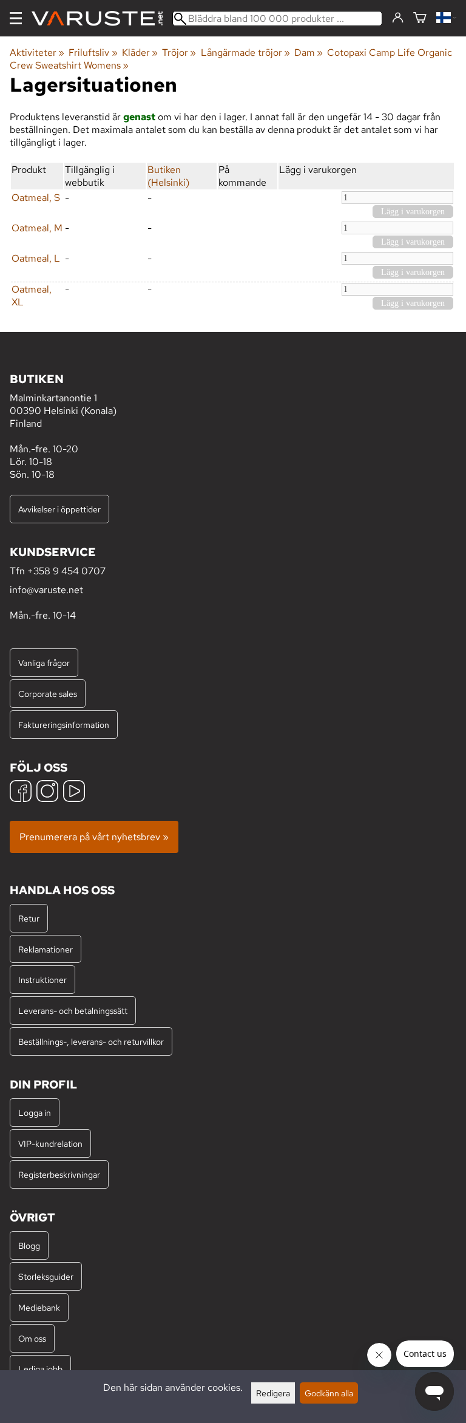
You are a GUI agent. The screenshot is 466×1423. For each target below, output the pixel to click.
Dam (308, 52)
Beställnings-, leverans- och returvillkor (91, 1041)
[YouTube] (74, 792)
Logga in (34, 1112)
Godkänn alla (329, 1393)
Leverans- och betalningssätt (72, 1010)
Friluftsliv (93, 52)
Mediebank (39, 1307)
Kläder (140, 52)
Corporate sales (47, 693)
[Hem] (102, 18)
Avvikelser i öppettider (59, 509)
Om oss (32, 1338)
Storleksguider (45, 1276)
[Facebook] (21, 792)
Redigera (273, 1393)
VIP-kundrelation (50, 1143)
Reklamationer (45, 949)
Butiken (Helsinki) (168, 176)
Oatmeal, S (36, 197)
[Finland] (446, 18)
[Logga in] (398, 18)
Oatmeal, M (37, 228)
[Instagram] (47, 792)
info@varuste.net (46, 589)
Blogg (29, 1245)
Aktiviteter (37, 52)
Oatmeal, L (36, 258)
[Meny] (16, 18)
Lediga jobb (40, 1368)
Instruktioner (42, 979)
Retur (28, 918)
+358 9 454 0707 (66, 571)
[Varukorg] (420, 18)
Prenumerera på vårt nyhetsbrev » (94, 836)
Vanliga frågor (44, 662)
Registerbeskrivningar (59, 1174)
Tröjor (179, 52)
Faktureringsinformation (63, 724)
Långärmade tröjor (245, 52)
